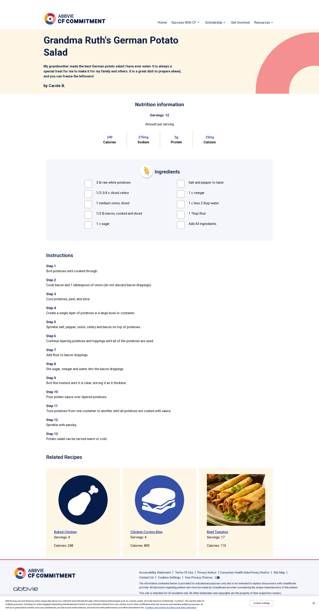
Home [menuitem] (162, 22)
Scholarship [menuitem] (213, 22)
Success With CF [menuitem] (183, 22)
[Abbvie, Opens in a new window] (24, 589)
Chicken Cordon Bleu (146, 532)
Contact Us (146, 577)
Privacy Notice (206, 572)
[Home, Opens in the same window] (24, 573)
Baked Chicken (65, 532)
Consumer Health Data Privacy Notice (244, 572)
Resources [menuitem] (262, 22)
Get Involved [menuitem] (240, 22)
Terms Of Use (184, 572)
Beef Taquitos (217, 532)
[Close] (313, 603)
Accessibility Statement (155, 572)
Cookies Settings (169, 577)
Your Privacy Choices (199, 577)
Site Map (279, 572)
